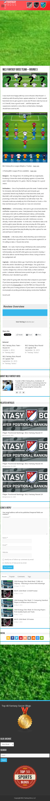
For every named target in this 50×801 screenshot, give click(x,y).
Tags (29, 576)
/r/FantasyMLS (17, 285)
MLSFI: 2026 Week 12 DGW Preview (25, 591)
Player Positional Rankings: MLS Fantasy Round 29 (23, 494)
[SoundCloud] (33, 638)
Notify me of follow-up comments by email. (19, 559)
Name (5, 538)
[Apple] (29, 638)
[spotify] (42, 638)
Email (5, 545)
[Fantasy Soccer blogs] (25, 720)
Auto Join (36, 166)
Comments (21, 576)
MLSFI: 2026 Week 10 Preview (24, 619)
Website (5, 552)
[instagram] (37, 638)
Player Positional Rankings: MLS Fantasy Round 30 (23, 464)
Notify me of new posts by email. (16, 563)
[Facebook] (12, 638)
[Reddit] (25, 638)
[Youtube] (21, 638)
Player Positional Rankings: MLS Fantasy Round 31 (23, 433)
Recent (4, 576)
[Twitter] (16, 638)
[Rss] (8, 638)
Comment (6, 517)
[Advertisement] (25, 38)
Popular (12, 576)
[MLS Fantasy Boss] (25, 5)
